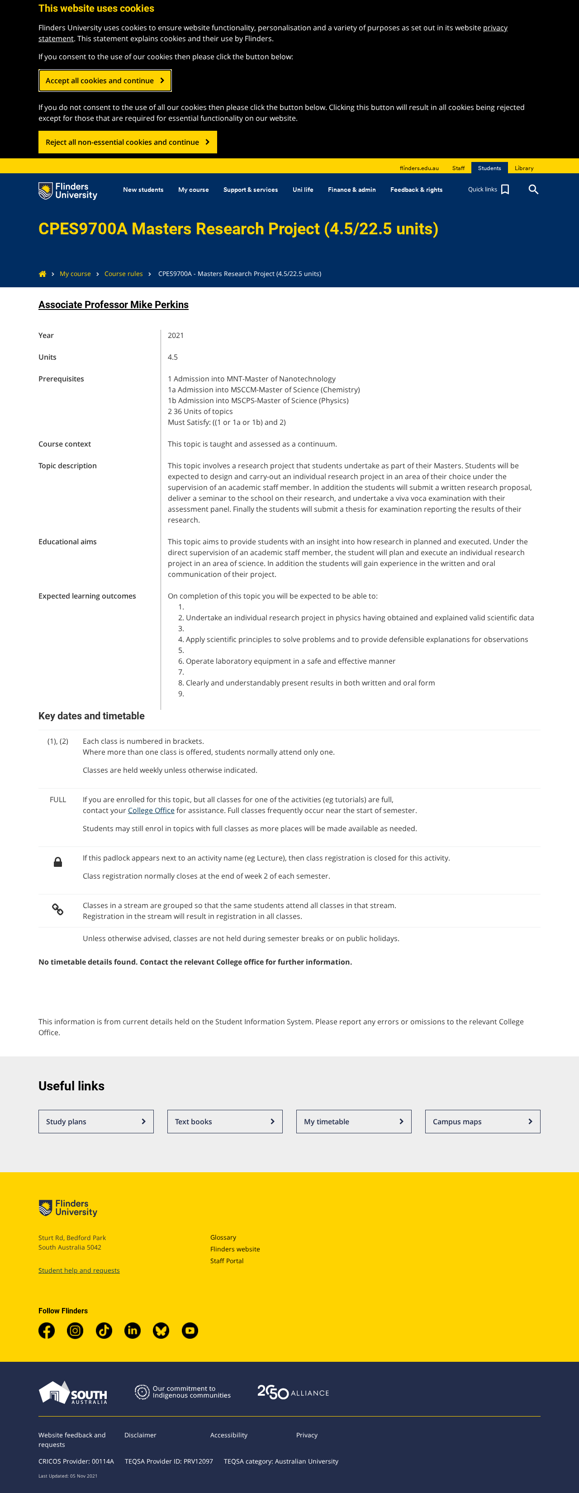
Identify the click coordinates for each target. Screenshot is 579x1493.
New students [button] (143, 189)
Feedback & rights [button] (416, 189)
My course (75, 273)
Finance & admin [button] (352, 189)
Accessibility (228, 1435)
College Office (151, 810)
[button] (490, 189)
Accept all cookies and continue (100, 81)
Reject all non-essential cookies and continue (122, 142)
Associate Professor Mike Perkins (113, 304)
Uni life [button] (303, 189)
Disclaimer (140, 1435)
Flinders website (235, 1249)
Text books (193, 1122)
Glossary (223, 1237)
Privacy (307, 1435)
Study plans (66, 1122)
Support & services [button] (250, 189)
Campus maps (457, 1122)
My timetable (326, 1122)
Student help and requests (79, 1270)
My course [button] (193, 189)
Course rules (123, 273)
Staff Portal (227, 1260)
